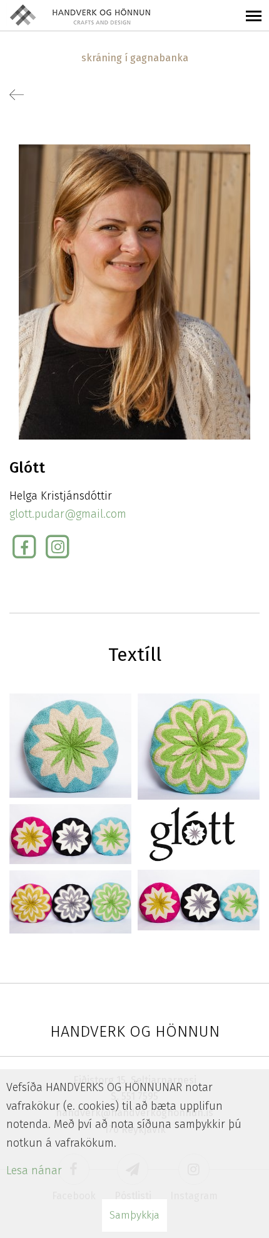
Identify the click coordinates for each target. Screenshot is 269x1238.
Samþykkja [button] (134, 1215)
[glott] (70, 745)
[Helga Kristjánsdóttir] (134, 291)
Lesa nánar (34, 1170)
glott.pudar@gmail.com (67, 514)
